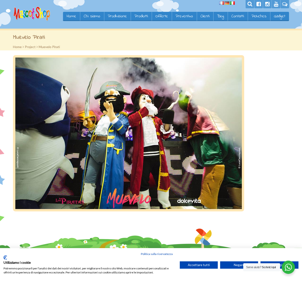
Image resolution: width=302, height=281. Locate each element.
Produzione (117, 16)
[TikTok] (285, 4)
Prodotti (141, 16)
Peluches (259, 16)
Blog (220, 16)
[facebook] (258, 4)
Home (71, 16)
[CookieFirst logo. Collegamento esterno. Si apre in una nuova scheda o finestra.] (5, 257)
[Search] (250, 4)
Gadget (279, 16)
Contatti (237, 16)
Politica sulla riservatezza (157, 254)
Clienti (205, 16)
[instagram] (267, 4)
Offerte (161, 16)
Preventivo (184, 16)
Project (30, 47)
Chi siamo (92, 16)
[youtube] (276, 4)
